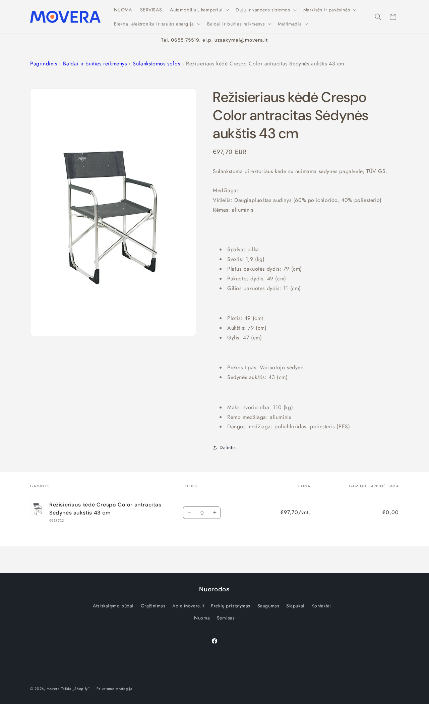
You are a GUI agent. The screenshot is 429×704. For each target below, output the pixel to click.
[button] (199, 10)
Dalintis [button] (228, 447)
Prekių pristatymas (230, 605)
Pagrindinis (43, 63)
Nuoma (202, 617)
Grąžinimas (153, 605)
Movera (53, 688)
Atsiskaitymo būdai (113, 605)
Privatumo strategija (114, 688)
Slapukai (295, 605)
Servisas (226, 617)
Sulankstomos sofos (156, 63)
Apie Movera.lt (188, 605)
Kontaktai (321, 605)
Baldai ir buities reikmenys (95, 63)
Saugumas (268, 605)
